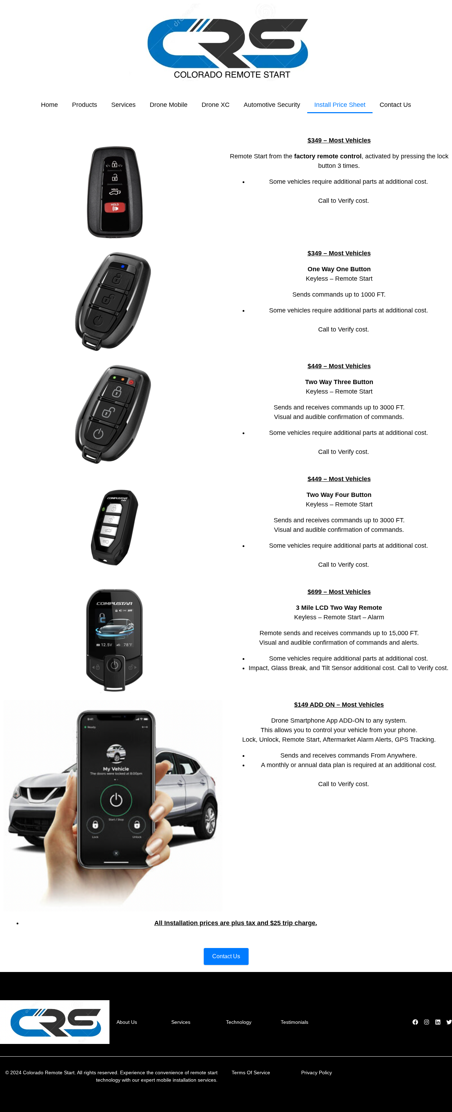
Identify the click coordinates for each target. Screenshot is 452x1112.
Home (49, 104)
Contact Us (395, 104)
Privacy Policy (316, 1072)
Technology (238, 1022)
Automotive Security (272, 104)
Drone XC (216, 104)
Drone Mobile (169, 104)
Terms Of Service (251, 1072)
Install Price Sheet (339, 104)
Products (84, 104)
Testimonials (294, 1022)
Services (123, 104)
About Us (127, 1022)
